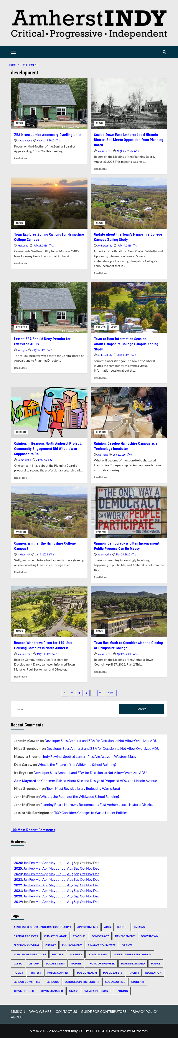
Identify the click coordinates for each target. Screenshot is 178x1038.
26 (100, 693)
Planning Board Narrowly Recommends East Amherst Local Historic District (96, 804)
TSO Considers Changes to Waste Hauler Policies (90, 812)
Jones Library (98, 954)
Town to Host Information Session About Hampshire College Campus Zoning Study (126, 344)
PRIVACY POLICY (144, 1011)
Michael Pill (24, 555)
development (125, 936)
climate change (55, 936)
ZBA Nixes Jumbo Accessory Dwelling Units (47, 134)
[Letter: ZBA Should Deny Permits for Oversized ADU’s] (49, 307)
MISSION (18, 1011)
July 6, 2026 (42, 459)
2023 (18, 879)
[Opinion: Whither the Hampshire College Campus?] (49, 512)
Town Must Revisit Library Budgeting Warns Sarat (83, 788)
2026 (18, 862)
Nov (89, 868)
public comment (59, 972)
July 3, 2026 (41, 554)
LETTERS (21, 327)
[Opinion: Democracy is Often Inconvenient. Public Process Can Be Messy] (129, 512)
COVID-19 (79, 936)
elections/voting (26, 945)
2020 (18, 896)
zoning (122, 991)
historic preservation (30, 954)
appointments (87, 927)
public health (87, 972)
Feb (32, 862)
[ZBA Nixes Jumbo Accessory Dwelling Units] (49, 103)
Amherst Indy (104, 246)
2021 (18, 890)
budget (122, 927)
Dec (96, 868)
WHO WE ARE (40, 1011)
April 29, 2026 (124, 654)
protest (35, 972)
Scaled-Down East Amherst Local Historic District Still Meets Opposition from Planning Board (128, 139)
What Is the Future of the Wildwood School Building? (77, 764)
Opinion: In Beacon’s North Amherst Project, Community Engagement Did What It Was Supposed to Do (48, 448)
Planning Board (133, 963)
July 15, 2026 (39, 350)
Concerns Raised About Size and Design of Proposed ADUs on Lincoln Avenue (99, 780)
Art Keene (23, 246)
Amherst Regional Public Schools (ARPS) (42, 927)
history (57, 954)
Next (110, 693)
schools (53, 981)
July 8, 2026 (123, 355)
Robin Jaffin (24, 460)
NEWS (19, 123)
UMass (73, 991)
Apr (45, 862)
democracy (100, 936)
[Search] (164, 52)
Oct (83, 868)
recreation (153, 972)
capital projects (26, 936)
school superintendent (82, 981)
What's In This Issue (97, 991)
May (52, 862)
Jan (26, 862)
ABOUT (17, 1017)
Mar (38, 862)
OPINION (21, 432)
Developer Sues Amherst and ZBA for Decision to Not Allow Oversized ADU (101, 740)
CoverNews (118, 1031)
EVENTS (100, 327)
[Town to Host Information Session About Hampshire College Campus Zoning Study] (129, 307)
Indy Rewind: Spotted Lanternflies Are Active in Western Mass (89, 756)
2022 (18, 885)
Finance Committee (101, 945)
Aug (70, 862)
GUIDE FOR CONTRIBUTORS (103, 1011)
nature (76, 963)
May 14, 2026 (44, 654)
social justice (115, 981)
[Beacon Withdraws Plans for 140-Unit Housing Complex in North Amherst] (49, 611)
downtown (149, 936)
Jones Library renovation (132, 954)
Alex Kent (102, 455)
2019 (18, 901)
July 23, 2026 (40, 245)
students (137, 981)
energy (50, 945)
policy (18, 972)
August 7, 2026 (125, 151)
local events (55, 963)
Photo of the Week (101, 963)
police (155, 963)
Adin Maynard (25, 780)
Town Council (24, 991)
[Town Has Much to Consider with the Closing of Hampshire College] (129, 611)
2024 (18, 874)
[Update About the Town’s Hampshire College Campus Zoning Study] (129, 203)
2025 (18, 868)
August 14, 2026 (45, 140)
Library (34, 963)
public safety (112, 972)
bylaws (139, 927)
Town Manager (52, 991)
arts (107, 927)
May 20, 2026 (123, 554)
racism (134, 972)
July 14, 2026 (124, 245)
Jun (58, 862)
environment (72, 945)
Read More (20, 158)
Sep (76, 868)
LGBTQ (18, 963)
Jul (64, 862)
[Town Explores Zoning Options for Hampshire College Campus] (49, 203)
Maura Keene (25, 141)
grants (127, 945)
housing (76, 954)
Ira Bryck (22, 350)
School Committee (27, 981)
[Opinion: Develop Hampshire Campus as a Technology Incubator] (129, 412)
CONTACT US (66, 1011)
